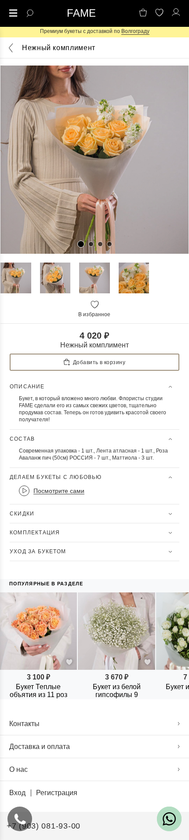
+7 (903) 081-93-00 (43, 826)
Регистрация (56, 792)
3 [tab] (100, 244)
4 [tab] (109, 244)
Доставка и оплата (39, 746)
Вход (17, 792)
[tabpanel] (94, 160)
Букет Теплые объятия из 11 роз (38, 690)
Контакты (24, 723)
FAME (81, 13)
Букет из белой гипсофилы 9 (117, 690)
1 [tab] (80, 244)
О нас (18, 769)
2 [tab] (91, 244)
